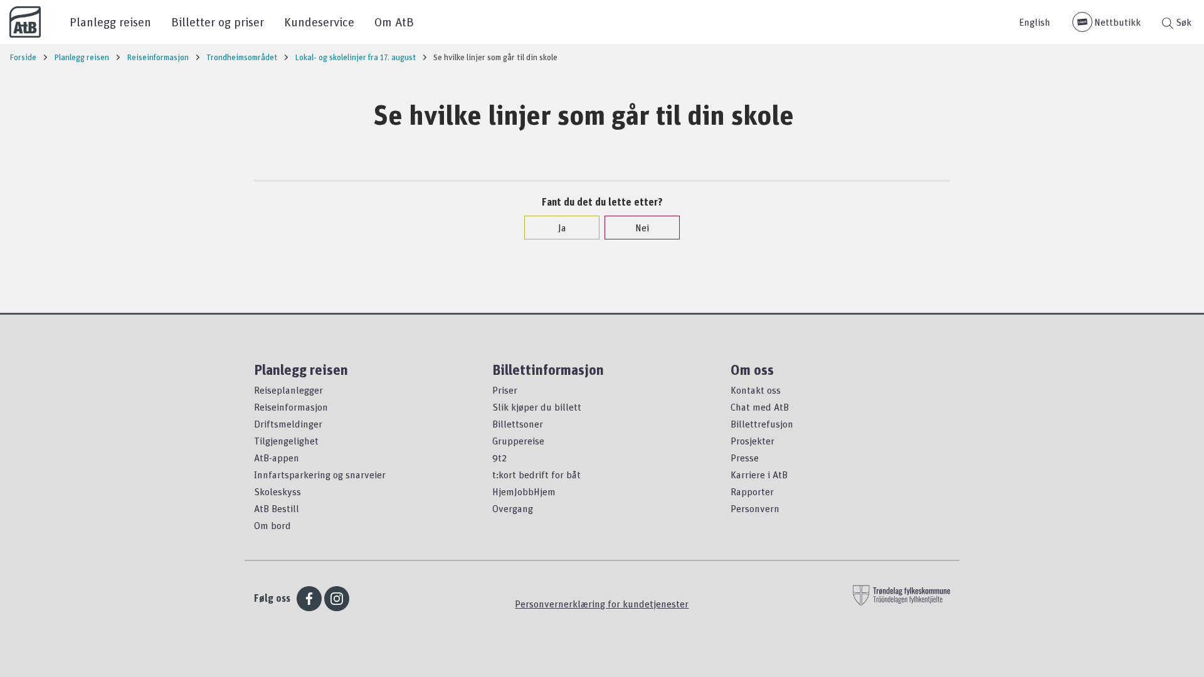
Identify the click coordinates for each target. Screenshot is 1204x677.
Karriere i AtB (759, 474)
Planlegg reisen (110, 21)
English (1034, 22)
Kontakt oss (756, 390)
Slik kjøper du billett (536, 407)
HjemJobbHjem (524, 491)
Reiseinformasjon (291, 407)
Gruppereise (518, 440)
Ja (562, 227)
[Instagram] (336, 598)
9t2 (499, 457)
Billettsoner (517, 423)
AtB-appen (276, 457)
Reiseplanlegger (288, 390)
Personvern (755, 508)
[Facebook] (309, 598)
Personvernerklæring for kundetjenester (602, 603)
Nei (642, 227)
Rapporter (752, 491)
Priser (504, 390)
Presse (745, 457)
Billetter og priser (217, 21)
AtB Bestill (276, 508)
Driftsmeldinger (288, 423)
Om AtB (394, 21)
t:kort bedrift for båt (536, 474)
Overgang (512, 508)
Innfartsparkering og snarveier (320, 474)
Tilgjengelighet (286, 440)
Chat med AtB (760, 407)
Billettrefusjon (762, 423)
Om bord (272, 525)
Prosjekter (752, 440)
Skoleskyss (277, 491)
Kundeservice (319, 21)
